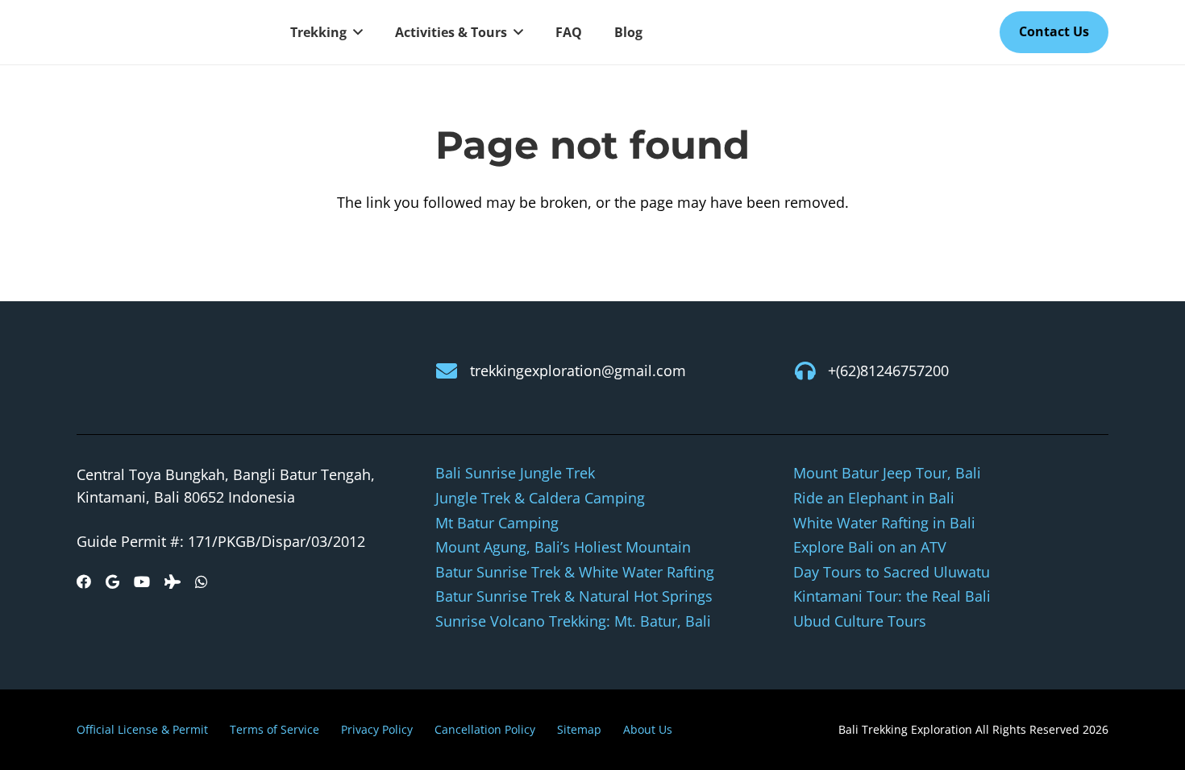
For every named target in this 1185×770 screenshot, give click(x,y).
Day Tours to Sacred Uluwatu (891, 572)
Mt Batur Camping (497, 522)
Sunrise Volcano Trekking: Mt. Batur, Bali (573, 621)
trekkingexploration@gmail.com (578, 370)
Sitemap (579, 729)
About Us (647, 729)
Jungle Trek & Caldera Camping (540, 497)
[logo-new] (165, 32)
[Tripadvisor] (172, 581)
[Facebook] (84, 581)
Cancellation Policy (484, 729)
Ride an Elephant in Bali (873, 497)
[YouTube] (142, 581)
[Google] (112, 581)
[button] (355, 32)
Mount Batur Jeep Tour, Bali (887, 472)
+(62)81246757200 (888, 370)
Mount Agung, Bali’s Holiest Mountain (563, 547)
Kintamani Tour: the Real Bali (892, 596)
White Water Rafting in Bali (884, 522)
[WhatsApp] (201, 581)
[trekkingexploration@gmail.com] (452, 370)
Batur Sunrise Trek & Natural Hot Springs (574, 596)
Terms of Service (274, 729)
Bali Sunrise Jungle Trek (515, 472)
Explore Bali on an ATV (869, 547)
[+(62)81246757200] (810, 370)
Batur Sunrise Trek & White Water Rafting (574, 572)
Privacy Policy (377, 729)
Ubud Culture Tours (859, 621)
